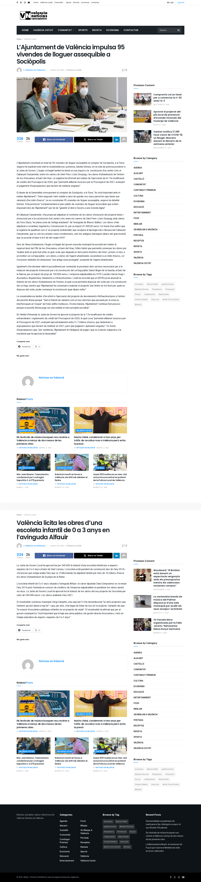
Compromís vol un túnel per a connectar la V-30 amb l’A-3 (167, 97)
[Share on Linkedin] (116, 139)
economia (85, 2)
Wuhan (138, 304)
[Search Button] (178, 30)
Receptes (139, 240)
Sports (68, 2)
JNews (26, 877)
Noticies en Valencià (35, 70)
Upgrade (180, 2)
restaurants (149, 294)
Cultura (138, 195)
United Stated (141, 299)
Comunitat (58, 2)
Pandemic (157, 289)
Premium (170, 289)
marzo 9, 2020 (161, 633)
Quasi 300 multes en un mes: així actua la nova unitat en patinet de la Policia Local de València (110, 477)
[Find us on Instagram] (25, 2)
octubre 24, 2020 (162, 104)
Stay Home (164, 294)
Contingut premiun (145, 190)
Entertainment (142, 212)
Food (136, 218)
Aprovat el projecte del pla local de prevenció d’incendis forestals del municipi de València (167, 116)
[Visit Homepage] (33, 15)
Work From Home (171, 299)
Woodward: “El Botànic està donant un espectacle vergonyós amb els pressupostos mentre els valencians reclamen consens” (166, 578)
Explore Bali (152, 284)
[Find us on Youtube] (29, 2)
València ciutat (46, 2)
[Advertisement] (130, 14)
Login (171, 2)
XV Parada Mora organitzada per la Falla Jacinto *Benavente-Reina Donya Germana (167, 624)
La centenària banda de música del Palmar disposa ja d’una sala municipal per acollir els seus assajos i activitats (167, 603)
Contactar (95, 2)
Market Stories (141, 289)
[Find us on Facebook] (17, 2)
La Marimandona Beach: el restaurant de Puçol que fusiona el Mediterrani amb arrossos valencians (164, 848)
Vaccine (155, 299)
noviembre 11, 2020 (163, 148)
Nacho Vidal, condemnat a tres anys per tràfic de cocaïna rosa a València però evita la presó (100, 440)
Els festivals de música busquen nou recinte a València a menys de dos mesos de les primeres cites (43, 440)
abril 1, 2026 (23, 487)
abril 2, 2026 (103, 448)
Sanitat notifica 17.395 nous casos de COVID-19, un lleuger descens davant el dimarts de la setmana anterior (168, 138)
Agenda (138, 167)
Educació (139, 207)
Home (36, 2)
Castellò (139, 178)
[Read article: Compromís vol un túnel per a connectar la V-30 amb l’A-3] (142, 99)
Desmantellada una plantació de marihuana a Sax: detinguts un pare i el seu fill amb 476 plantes (163, 824)
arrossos (139, 284)
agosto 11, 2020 (161, 613)
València (138, 257)
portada (100, 468)
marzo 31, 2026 (62, 487)
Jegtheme (74, 877)
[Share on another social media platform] (124, 139)
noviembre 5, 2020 (162, 589)
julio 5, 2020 (160, 125)
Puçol (138, 294)
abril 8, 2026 (46, 448)
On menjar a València (145, 229)
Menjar (138, 224)
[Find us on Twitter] (21, 2)
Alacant (138, 173)
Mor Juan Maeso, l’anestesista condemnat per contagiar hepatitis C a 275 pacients (33, 477)
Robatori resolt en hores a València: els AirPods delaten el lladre (71, 477)
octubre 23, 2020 (57, 70)
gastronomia (167, 284)
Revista (76, 2)
